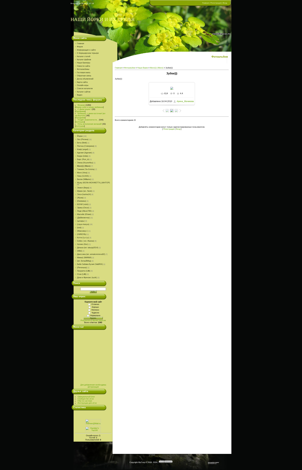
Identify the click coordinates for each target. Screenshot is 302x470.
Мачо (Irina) (82, 173)
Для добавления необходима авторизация (93, 386)
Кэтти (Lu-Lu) (83, 237)
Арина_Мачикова (185, 101)
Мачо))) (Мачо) (84, 166)
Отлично (95, 304)
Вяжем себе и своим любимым (89, 107)
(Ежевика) (81, 201)
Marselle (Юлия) (84, 214)
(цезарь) (81, 221)
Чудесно (95, 313)
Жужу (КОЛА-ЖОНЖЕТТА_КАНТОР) (93, 183)
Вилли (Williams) (84, 179)
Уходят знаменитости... (88, 120)
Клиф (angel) (82, 149)
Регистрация (215, 3)
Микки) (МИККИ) (84, 257)
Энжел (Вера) (83, 188)
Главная (205, 3)
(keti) (79, 228)
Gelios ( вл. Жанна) (85, 241)
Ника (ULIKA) (83, 176)
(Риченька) (82, 267)
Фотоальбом (129, 68)
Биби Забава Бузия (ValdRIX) (90, 264)
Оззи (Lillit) (81, 274)
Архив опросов (99, 320)
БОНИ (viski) (82, 204)
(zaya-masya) (83, 224)
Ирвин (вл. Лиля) (84, 191)
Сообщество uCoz (86, 399)
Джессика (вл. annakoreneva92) (91, 254)
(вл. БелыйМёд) (84, 261)
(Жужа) (80, 198)
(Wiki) (79, 251)
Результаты (86, 320)
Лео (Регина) (82, 139)
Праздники (80, 111)
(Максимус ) (82, 231)
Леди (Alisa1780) (84, 211)
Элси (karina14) (84, 194)
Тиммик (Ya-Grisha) (86, 169)
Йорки (79, 136)
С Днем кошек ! (84, 109)
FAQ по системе (85, 401)
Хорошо (95, 307)
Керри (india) (82, 156)
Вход (225, 3)
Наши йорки (142, 68)
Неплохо (95, 310)
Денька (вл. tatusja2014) (87, 247)
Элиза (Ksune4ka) (85, 163)
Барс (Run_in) (83, 159)
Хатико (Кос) (82, 244)
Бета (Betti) (82, 143)
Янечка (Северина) (85, 146)
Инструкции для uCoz (87, 403)
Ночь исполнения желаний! (90, 124)
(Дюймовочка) (83, 218)
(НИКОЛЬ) (81, 234)
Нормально (95, 315)
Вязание (81, 105)
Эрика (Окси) (83, 208)
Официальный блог (86, 397)
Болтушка (80, 122)
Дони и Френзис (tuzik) (87, 277)
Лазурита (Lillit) (83, 271)
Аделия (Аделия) (84, 153)
